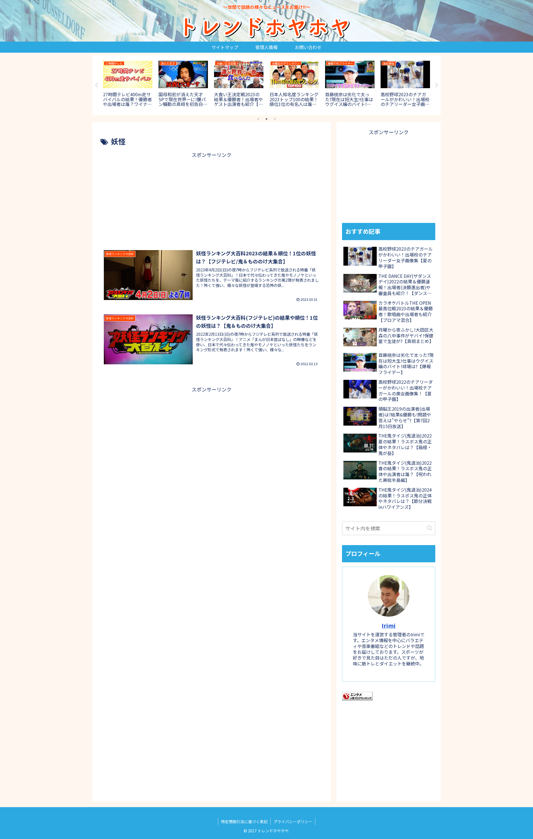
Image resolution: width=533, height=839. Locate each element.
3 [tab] (275, 119)
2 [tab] (266, 119)
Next (436, 85)
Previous (96, 85)
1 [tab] (258, 119)
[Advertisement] (211, 198)
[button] (429, 528)
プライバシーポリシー (292, 821)
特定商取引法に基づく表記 (244, 821)
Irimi (389, 625)
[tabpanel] (128, 84)
